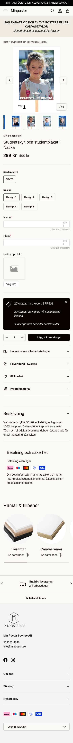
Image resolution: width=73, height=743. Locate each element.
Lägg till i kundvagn (49, 337)
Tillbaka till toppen (36, 598)
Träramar (18, 549)
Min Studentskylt (12, 135)
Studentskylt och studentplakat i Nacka (29, 42)
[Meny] (5, 11)
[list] (36, 80)
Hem (5, 42)
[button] (67, 11)
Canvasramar (51, 549)
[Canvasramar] (51, 529)
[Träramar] (18, 529)
